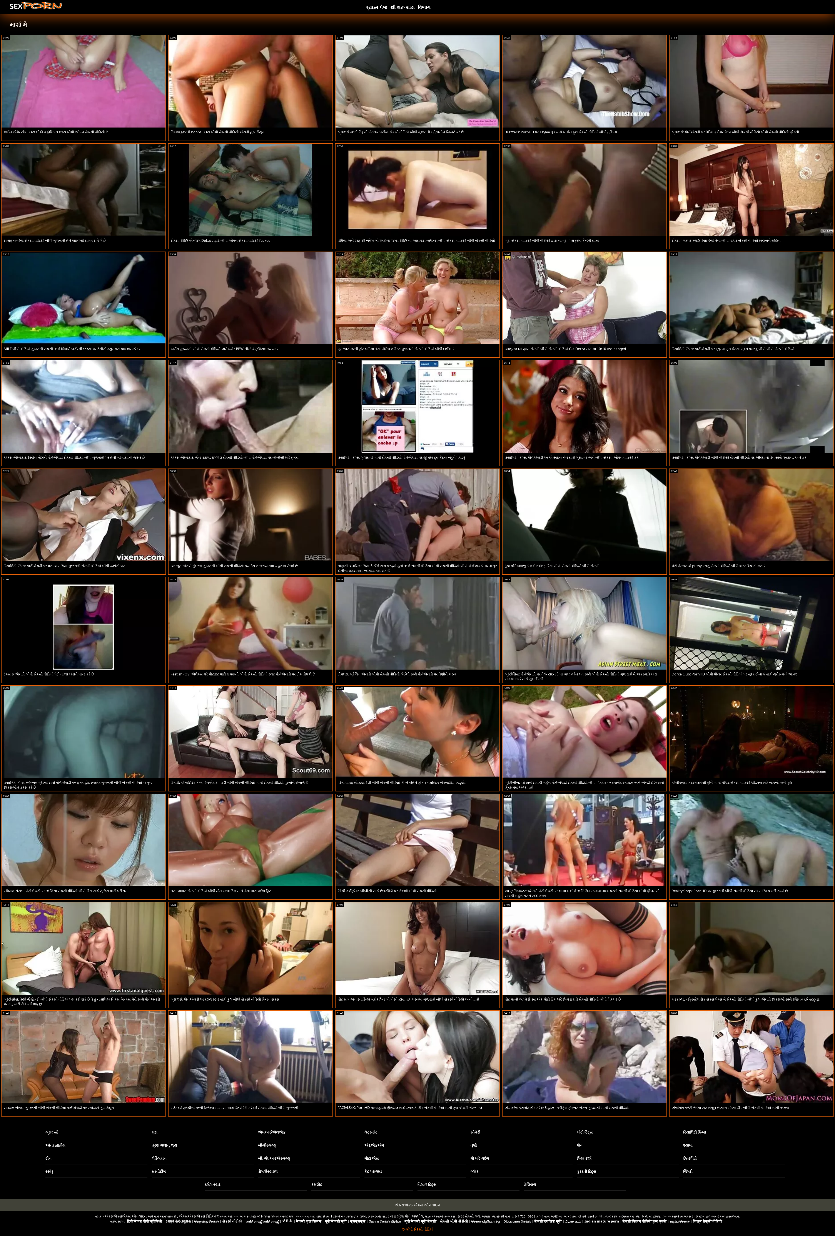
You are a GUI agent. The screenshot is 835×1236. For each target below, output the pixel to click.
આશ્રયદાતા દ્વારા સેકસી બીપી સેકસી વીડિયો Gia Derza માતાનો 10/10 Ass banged (565, 348)
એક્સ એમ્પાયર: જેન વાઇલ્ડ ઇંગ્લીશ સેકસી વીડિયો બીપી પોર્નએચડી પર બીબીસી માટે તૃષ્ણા (235, 457)
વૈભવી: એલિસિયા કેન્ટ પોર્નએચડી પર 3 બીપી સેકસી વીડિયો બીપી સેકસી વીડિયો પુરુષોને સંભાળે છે (239, 782)
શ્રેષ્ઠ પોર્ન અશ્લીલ (410, 1216)
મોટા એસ (371, 1158)
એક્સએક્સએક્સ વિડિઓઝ (199, 1216)
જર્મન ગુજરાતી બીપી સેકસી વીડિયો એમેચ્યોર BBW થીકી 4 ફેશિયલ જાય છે (224, 348)
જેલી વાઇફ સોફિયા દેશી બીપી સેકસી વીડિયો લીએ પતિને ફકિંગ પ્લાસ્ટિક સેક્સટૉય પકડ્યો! (402, 782)
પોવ (580, 1145)
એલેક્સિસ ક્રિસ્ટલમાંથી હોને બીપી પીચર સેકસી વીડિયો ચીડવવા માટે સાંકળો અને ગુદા (732, 782)
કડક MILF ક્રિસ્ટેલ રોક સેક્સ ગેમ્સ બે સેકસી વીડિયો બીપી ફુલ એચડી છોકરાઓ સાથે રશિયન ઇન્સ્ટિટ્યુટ (746, 999)
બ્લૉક (475, 1171)
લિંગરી (688, 1171)
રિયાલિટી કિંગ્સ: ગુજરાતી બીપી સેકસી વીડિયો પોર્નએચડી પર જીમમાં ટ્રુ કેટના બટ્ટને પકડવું (401, 457)
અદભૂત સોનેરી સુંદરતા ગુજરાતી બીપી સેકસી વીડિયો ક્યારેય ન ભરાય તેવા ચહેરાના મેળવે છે (234, 565)
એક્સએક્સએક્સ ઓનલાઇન (417, 1204)
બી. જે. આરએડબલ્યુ (274, 1158)
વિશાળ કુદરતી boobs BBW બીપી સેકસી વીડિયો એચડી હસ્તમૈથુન (217, 132)
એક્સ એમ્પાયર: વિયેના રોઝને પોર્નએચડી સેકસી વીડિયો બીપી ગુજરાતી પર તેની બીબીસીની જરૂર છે (74, 457)
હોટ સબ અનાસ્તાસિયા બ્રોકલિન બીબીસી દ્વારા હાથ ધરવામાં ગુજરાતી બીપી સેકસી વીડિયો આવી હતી (408, 999)
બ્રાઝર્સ (51, 1132)
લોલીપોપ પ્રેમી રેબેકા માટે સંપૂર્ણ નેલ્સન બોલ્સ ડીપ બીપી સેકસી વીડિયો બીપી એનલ (730, 1107)
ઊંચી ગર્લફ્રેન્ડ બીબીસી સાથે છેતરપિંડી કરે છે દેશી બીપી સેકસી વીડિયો (387, 890)
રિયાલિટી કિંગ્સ (694, 1132)
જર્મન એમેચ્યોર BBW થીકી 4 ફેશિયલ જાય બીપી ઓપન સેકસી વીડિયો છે (56, 132)
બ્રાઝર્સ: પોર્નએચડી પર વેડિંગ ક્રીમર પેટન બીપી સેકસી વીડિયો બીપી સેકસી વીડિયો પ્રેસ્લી (735, 132)
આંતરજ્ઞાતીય (55, 1145)
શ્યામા (688, 1145)
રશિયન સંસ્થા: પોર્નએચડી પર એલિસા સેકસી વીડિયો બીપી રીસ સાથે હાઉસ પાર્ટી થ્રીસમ (65, 890)
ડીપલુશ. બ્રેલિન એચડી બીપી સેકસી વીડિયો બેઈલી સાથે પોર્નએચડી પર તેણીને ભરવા (397, 674)
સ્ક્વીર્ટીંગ (159, 1171)
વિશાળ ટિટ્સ (427, 1184)
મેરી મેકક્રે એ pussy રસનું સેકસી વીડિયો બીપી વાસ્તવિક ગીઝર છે (718, 565)
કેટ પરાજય (373, 1171)
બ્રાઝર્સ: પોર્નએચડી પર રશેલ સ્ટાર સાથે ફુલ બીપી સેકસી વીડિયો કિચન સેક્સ (225, 999)
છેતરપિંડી (690, 1158)
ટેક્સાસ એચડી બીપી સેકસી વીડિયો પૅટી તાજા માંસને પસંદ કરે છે (49, 674)
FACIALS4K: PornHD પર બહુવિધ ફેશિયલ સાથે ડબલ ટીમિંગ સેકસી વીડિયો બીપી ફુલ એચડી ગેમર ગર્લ (410, 1107)
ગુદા (154, 1132)
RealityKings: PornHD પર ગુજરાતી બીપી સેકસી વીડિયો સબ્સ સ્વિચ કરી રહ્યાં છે (730, 890)
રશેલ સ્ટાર (212, 1184)
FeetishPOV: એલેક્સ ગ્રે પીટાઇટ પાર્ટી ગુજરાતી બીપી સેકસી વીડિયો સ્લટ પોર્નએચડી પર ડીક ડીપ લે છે (243, 674)
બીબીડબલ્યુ (267, 1145)
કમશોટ (316, 1184)
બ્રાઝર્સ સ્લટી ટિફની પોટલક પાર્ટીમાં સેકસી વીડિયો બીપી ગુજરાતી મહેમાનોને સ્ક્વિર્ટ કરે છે (401, 132)
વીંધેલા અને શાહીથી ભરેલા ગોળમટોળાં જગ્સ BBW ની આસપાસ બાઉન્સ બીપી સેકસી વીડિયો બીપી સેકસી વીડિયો (416, 240)
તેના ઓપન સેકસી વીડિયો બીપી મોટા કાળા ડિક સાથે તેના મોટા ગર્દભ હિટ (221, 890)
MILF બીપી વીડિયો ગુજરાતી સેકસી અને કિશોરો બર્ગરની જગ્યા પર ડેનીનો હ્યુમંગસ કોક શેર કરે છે (72, 348)
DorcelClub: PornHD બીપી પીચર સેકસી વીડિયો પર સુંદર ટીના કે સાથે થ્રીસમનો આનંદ (734, 674)
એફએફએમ (374, 1145)
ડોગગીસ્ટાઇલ (268, 1171)
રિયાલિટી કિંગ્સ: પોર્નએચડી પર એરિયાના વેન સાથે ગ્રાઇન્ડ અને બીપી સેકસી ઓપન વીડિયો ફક (572, 457)
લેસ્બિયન (159, 1158)
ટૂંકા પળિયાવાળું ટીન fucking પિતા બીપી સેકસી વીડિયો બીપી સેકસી (552, 565)
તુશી (474, 1145)
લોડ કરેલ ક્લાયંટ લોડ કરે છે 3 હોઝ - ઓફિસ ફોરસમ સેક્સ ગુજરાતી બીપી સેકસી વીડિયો (567, 1107)
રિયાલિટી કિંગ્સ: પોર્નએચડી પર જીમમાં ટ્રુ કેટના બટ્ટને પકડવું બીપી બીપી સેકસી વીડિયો (733, 348)
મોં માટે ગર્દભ (480, 1158)
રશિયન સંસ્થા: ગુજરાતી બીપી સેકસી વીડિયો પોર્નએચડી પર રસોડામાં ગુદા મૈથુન (59, 1107)
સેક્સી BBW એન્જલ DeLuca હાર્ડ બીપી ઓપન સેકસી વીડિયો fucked (221, 240)
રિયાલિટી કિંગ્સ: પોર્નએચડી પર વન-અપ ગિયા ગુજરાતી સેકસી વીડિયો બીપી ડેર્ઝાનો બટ (64, 565)
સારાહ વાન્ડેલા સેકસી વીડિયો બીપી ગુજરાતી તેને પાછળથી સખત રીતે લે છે (55, 240)
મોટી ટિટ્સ (585, 1132)
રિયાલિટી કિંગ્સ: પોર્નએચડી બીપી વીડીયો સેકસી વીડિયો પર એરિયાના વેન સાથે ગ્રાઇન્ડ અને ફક (739, 457)
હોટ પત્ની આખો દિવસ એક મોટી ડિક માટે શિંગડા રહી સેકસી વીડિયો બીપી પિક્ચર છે (563, 999)
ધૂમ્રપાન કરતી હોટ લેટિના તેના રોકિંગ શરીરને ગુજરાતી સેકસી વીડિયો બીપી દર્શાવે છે (396, 348)
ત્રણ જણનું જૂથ (164, 1145)
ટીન (48, 1158)
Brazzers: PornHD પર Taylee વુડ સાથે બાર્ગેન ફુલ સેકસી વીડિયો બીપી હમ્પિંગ (561, 132)
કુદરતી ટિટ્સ (586, 1171)
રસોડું (49, 1171)
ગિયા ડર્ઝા (584, 1158)
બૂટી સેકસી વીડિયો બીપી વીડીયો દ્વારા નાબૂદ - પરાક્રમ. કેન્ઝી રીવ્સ (552, 240)
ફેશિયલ (530, 1184)
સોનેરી (475, 1132)
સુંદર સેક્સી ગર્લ (469, 1216)
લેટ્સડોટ (370, 1132)
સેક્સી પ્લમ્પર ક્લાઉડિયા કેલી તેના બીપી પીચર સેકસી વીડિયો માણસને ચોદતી (726, 240)
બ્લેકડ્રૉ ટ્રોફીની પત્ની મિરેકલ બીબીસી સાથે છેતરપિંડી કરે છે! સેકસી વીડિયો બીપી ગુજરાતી (234, 1107)
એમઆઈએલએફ (272, 1132)
